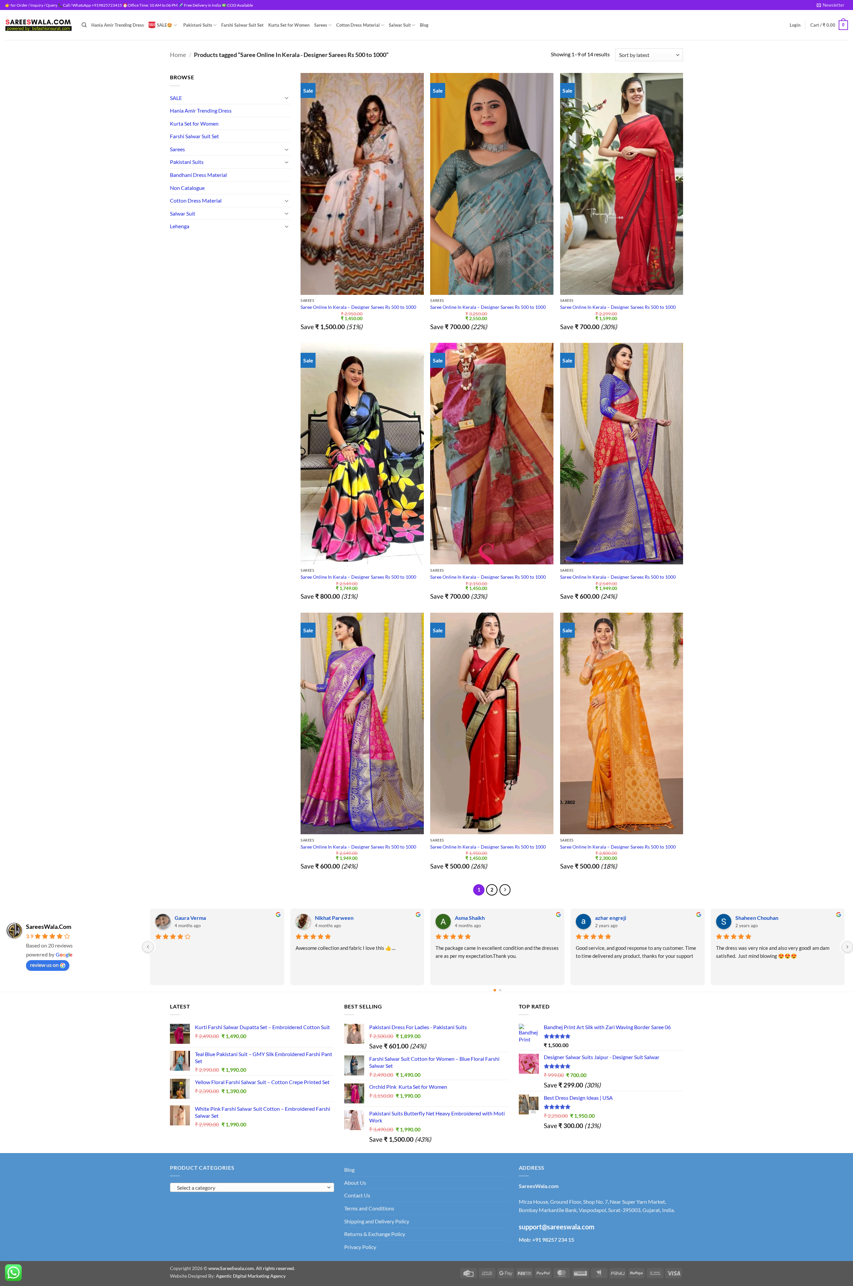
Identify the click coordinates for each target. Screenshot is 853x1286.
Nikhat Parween (614, 918)
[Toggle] (287, 98)
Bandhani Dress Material (198, 175)
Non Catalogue (187, 188)
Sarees (320, 25)
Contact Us (357, 1195)
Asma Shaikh (750, 918)
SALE (176, 98)
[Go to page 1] (500, 990)
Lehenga (179, 226)
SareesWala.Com (48, 926)
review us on (44, 965)
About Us (355, 1182)
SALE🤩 (164, 25)
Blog (424, 25)
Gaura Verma (470, 918)
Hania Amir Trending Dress (117, 25)
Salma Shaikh (330, 918)
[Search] (84, 25)
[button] (830, 5)
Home (178, 54)
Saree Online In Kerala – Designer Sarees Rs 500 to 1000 (358, 307)
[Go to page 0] (495, 990)
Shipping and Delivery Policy (376, 1221)
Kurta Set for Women (289, 25)
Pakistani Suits (197, 25)
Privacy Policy (360, 1247)
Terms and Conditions (369, 1208)
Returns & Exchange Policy (374, 1234)
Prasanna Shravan (196, 918)
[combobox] (252, 1187)
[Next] (505, 890)
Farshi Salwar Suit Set (242, 25)
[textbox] (250, 1187)
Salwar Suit (400, 25)
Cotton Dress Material (358, 25)
